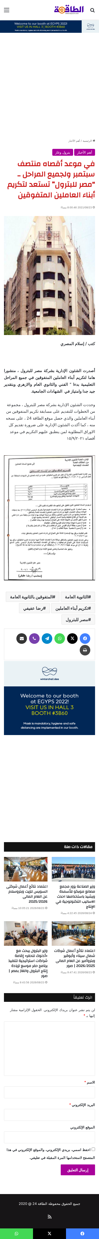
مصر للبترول (77, 619)
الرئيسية (88, 140)
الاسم (89, 1082)
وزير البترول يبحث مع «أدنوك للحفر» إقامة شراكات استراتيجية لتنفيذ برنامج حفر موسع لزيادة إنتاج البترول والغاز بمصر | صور (28, 963)
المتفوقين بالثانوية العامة (31, 596)
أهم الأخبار (74, 140)
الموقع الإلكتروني (82, 1127)
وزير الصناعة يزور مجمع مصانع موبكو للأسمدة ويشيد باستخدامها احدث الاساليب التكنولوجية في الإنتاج (75, 896)
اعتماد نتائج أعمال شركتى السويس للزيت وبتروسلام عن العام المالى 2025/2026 (27, 894)
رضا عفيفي (33, 608)
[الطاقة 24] (65, 10)
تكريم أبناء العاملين (71, 608)
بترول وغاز (62, 152)
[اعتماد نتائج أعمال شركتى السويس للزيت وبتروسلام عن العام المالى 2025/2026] (26, 869)
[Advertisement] (49, 85)
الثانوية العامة (76, 596)
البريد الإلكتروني (82, 1105)
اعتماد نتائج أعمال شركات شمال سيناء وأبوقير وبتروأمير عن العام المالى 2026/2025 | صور (74, 958)
